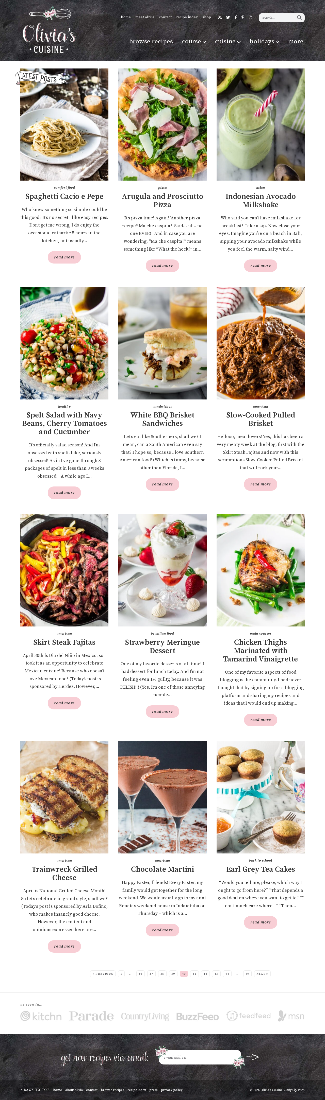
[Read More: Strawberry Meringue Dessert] (162, 570)
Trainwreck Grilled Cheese (64, 873)
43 (216, 974)
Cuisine (225, 41)
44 (227, 974)
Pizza (162, 188)
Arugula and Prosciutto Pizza (162, 201)
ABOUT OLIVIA (74, 1090)
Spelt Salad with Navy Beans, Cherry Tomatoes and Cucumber (64, 423)
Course (191, 41)
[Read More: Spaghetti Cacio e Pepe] (64, 124)
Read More (61, 259)
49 (247, 974)
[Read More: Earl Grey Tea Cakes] (261, 797)
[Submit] (300, 17)
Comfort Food (64, 188)
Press (153, 1090)
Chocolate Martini (162, 869)
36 (140, 974)
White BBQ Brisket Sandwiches (162, 419)
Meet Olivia (144, 17)
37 (151, 974)
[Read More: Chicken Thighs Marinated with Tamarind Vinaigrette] (261, 570)
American (260, 407)
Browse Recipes (151, 41)
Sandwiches (162, 407)
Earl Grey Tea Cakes (260, 869)
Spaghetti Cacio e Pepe (64, 197)
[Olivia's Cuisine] (49, 29)
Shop (206, 17)
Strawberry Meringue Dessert (162, 646)
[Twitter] (228, 17)
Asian (260, 188)
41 (194, 974)
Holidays (262, 41)
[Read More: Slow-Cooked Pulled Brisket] (261, 343)
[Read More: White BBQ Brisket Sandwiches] (162, 343)
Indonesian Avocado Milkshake (260, 201)
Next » (262, 974)
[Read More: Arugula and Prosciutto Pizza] (162, 124)
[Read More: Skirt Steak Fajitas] (64, 570)
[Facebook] (236, 17)
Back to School (260, 861)
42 (205, 974)
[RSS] (220, 17)
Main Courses (260, 634)
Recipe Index (187, 17)
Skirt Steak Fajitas (64, 642)
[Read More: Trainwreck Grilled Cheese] (64, 797)
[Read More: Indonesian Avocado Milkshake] (261, 124)
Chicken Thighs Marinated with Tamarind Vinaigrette (260, 651)
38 (162, 974)
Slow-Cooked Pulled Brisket (260, 419)
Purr (301, 1090)
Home (126, 17)
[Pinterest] (243, 17)
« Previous (102, 974)
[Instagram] (250, 17)
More (295, 41)
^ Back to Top (35, 1090)
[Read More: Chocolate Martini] (162, 797)
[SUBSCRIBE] (252, 1057)
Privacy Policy (172, 1090)
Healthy (64, 407)
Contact (165, 17)
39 (173, 974)
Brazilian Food (162, 634)
